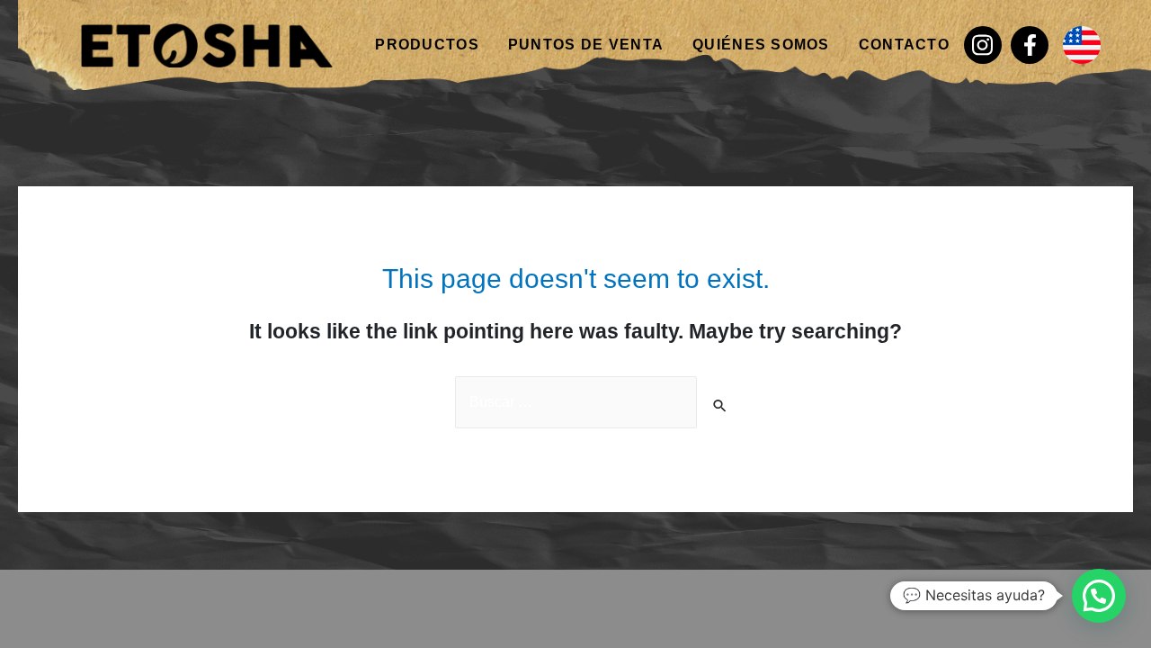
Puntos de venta (586, 44)
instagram (983, 45)
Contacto (904, 44)
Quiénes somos (761, 44)
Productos (427, 44)
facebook (1029, 45)
